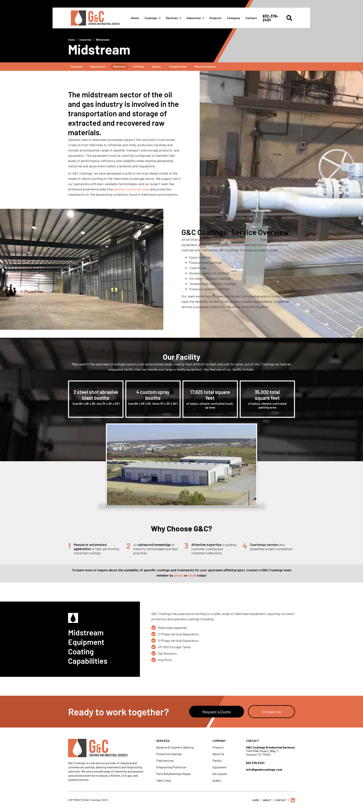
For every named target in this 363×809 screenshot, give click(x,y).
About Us (218, 754)
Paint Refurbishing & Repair (173, 774)
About (267, 800)
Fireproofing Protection (171, 767)
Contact (251, 18)
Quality (217, 780)
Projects (215, 18)
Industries (194, 18)
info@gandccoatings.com (264, 769)
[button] (154, 18)
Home (135, 18)
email (192, 575)
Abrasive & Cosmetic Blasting (175, 747)
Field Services (165, 760)
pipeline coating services (131, 189)
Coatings (151, 18)
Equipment (219, 767)
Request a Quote (216, 711)
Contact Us (271, 711)
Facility (217, 760)
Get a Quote (220, 774)
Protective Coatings (169, 754)
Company (233, 18)
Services (172, 18)
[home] (101, 18)
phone (178, 575)
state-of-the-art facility (242, 239)
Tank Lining (163, 780)
